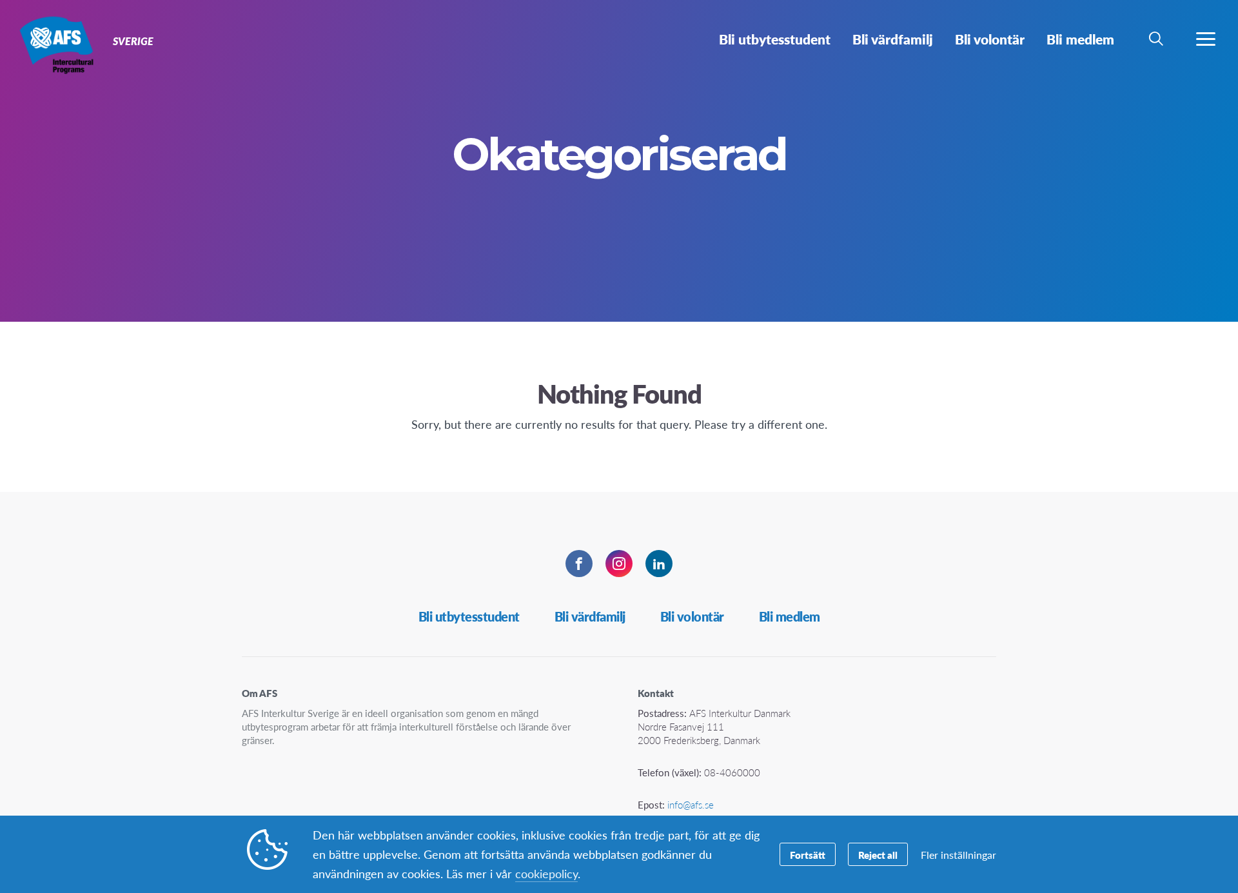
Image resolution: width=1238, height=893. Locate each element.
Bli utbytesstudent (469, 616)
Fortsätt (807, 854)
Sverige (56, 44)
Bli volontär (692, 616)
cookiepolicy (546, 873)
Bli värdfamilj (590, 616)
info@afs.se (690, 804)
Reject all (878, 854)
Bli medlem (789, 616)
